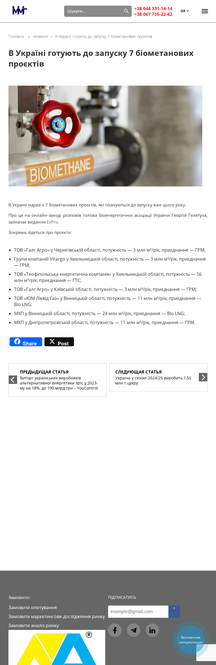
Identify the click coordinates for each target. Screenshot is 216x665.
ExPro (52, 222)
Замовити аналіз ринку (33, 625)
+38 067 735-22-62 (153, 14)
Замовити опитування (32, 607)
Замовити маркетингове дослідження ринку (56, 616)
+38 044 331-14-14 (153, 8)
